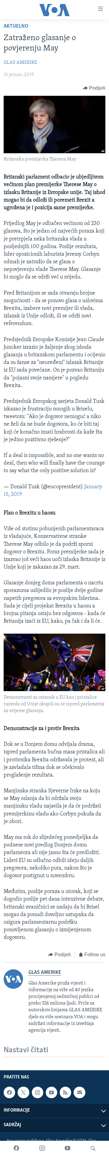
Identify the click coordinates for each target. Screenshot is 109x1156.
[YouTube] (67, 1148)
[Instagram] (42, 1148)
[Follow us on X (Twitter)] (23, 1092)
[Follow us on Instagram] (37, 1092)
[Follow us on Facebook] (9, 1092)
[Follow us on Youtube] (51, 1092)
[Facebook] (16, 1148)
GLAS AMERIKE (20, 62)
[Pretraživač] (93, 1148)
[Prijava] (79, 1092)
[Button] (94, 88)
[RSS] (65, 1092)
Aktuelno (16, 26)
